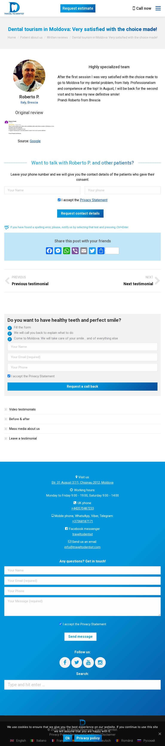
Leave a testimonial (23, 438)
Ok (67, 738)
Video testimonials (22, 409)
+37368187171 (82, 521)
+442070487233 (82, 508)
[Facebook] (65, 662)
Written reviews (57, 37)
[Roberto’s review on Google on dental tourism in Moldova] (29, 127)
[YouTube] (88, 662)
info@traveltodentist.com (82, 547)
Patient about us (31, 37)
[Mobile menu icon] (158, 8)
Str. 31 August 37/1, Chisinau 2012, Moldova (82, 482)
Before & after (19, 419)
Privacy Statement (93, 200)
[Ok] (159, 734)
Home (12, 37)
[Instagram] (100, 662)
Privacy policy (88, 738)
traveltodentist (82, 534)
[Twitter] (76, 662)
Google (35, 141)
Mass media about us (24, 429)
